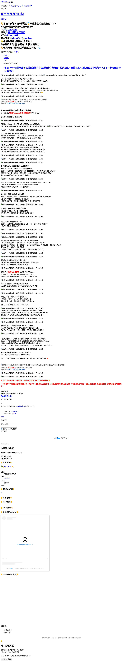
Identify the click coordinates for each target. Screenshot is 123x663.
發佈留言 (3, 431)
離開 (10, 659)
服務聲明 (78, 638)
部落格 (6, 58)
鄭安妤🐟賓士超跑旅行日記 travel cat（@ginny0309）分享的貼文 (25, 568)
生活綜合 (15, 52)
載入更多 (3, 420)
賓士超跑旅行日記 (12, 14)
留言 (23, 406)
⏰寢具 (14, 413)
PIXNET (48, 638)
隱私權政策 (72, 638)
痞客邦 (19, 406)
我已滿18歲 (4, 659)
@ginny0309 (11, 29)
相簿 (5, 55)
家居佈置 (15, 411)
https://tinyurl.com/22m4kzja (16, 103)
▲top (2, 416)
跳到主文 (3, 19)
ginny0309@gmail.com (22, 38)
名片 (5, 60)
